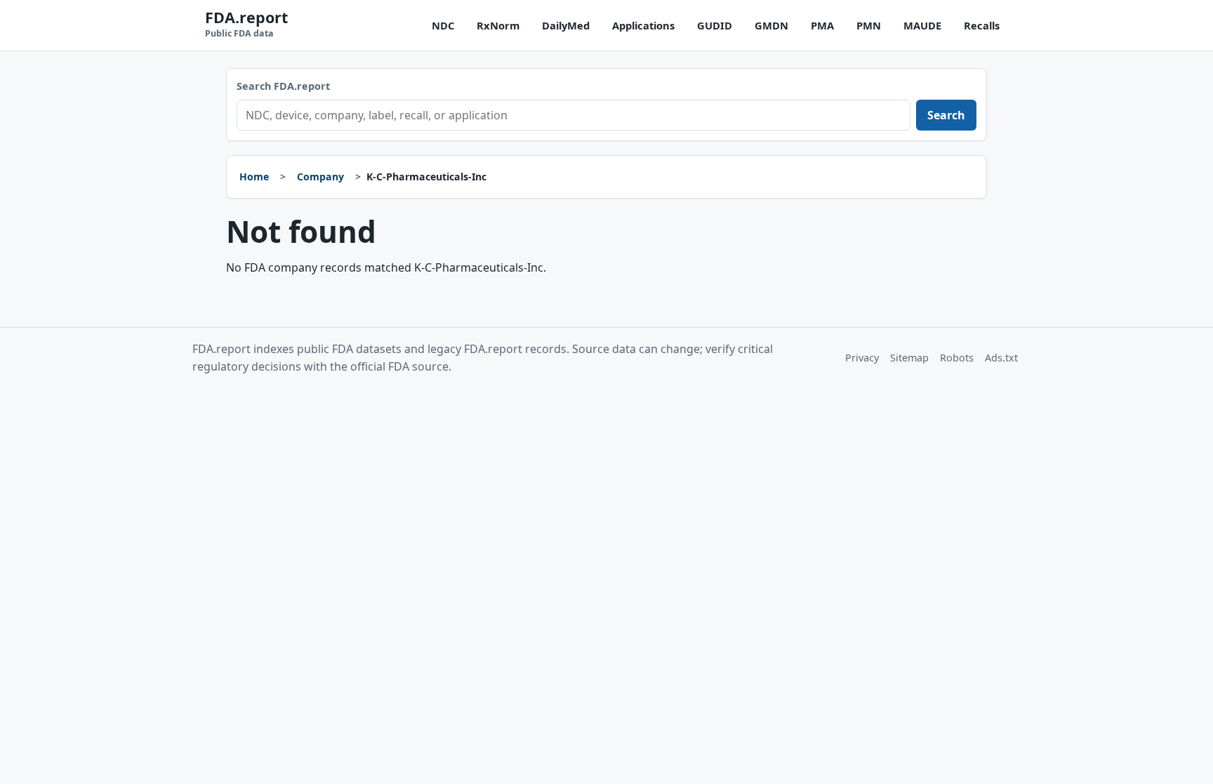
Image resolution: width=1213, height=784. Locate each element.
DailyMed (566, 25)
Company (320, 176)
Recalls (982, 25)
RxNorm (498, 25)
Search (946, 115)
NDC (443, 25)
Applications (643, 25)
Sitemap (909, 357)
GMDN (771, 25)
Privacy (862, 357)
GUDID (714, 25)
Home (254, 176)
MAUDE (922, 25)
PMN (868, 25)
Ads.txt (1001, 357)
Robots (957, 357)
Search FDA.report (283, 86)
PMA (822, 25)
